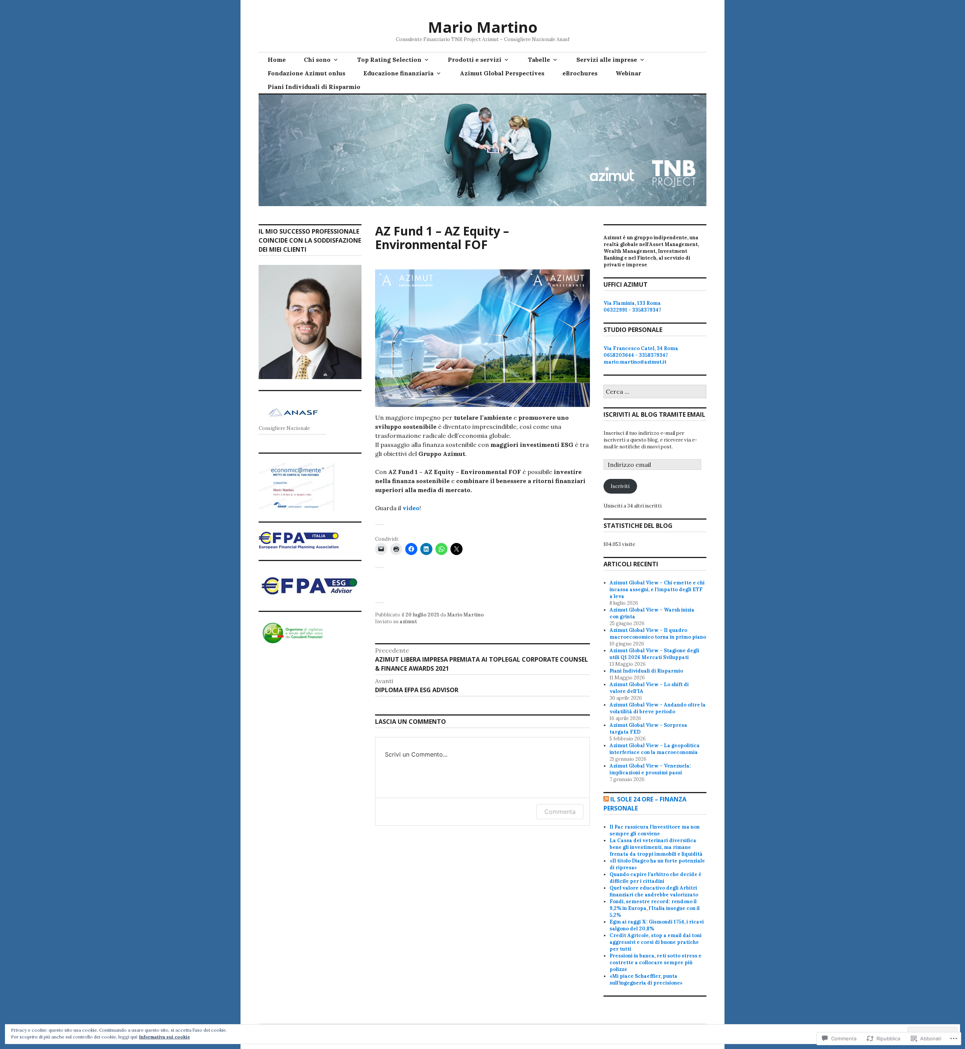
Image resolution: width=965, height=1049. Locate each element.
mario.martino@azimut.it (635, 362)
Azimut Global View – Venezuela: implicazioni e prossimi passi (650, 769)
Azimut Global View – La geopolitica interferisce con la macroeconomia (655, 748)
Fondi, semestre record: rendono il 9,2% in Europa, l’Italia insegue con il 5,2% (655, 908)
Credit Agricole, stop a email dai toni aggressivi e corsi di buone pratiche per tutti (656, 942)
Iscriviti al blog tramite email (654, 414)
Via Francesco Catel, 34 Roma (641, 348)
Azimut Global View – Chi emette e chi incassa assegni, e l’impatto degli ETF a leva (657, 589)
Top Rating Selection (389, 59)
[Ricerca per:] (655, 392)
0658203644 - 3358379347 (636, 355)
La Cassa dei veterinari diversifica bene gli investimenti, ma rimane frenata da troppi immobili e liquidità (656, 847)
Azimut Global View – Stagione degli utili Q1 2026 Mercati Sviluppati (654, 654)
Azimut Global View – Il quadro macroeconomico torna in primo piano (658, 633)
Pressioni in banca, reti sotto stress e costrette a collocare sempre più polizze (656, 963)
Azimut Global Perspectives (502, 73)
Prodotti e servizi (474, 59)
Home (277, 59)
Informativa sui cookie (164, 1037)
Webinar (628, 73)
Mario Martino (483, 27)
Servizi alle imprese (606, 59)
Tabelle (539, 59)
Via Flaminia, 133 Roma (632, 303)
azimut (408, 621)
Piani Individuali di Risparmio (314, 86)
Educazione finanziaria (398, 73)
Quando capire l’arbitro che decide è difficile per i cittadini (656, 877)
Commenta (560, 811)
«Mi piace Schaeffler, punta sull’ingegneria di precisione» (646, 979)
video (411, 508)
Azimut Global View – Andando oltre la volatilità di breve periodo (658, 708)
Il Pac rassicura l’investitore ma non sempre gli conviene (655, 830)
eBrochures (579, 73)
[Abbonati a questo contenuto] (606, 799)
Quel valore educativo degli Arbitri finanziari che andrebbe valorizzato (654, 891)
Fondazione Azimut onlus (306, 73)
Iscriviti (620, 486)
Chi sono (317, 59)
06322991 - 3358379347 (632, 310)
